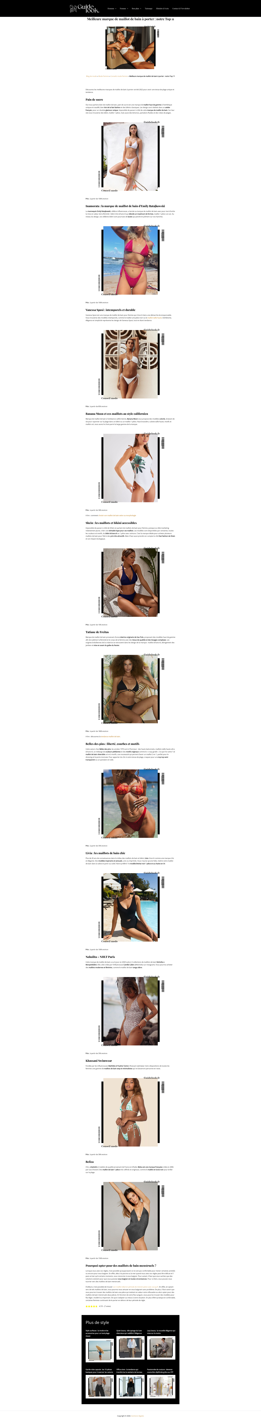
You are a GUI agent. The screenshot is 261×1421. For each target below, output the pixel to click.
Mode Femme (103, 76)
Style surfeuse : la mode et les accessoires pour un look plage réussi (97, 1333)
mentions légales (137, 1416)
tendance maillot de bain (110, 736)
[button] (115, 8)
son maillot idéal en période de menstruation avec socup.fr (135, 1287)
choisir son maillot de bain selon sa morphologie (117, 515)
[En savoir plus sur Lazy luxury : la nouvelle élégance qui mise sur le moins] (161, 1348)
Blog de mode (91, 76)
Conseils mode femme (119, 76)
